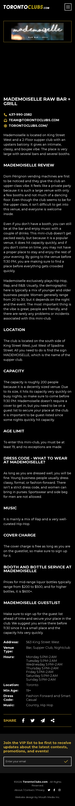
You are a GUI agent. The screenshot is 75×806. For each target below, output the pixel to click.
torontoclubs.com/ (28, 126)
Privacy (40, 790)
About (18, 790)
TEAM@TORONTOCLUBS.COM (34, 120)
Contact (29, 790)
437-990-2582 (20, 114)
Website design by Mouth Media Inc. (37, 797)
